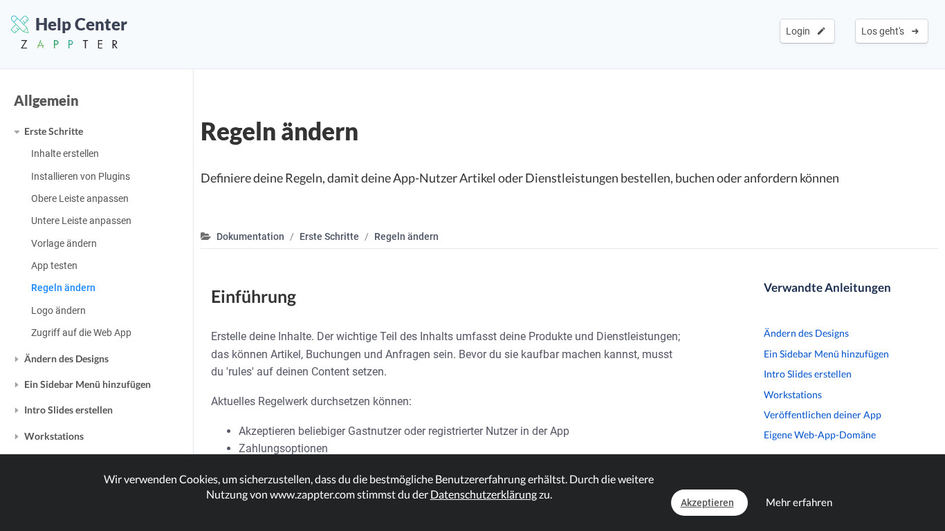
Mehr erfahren (799, 502)
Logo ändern (58, 310)
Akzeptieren (707, 502)
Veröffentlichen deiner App (822, 414)
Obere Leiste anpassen (80, 198)
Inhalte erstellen (65, 153)
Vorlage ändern (64, 243)
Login (800, 31)
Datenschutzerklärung (483, 494)
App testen (54, 265)
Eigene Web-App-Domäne (820, 434)
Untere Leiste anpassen (81, 220)
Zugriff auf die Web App (81, 332)
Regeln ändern (63, 287)
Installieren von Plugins (80, 176)
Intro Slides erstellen (68, 410)
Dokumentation (250, 236)
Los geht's (884, 31)
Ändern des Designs (66, 358)
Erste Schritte (53, 131)
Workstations (54, 436)
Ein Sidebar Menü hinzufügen (87, 384)
